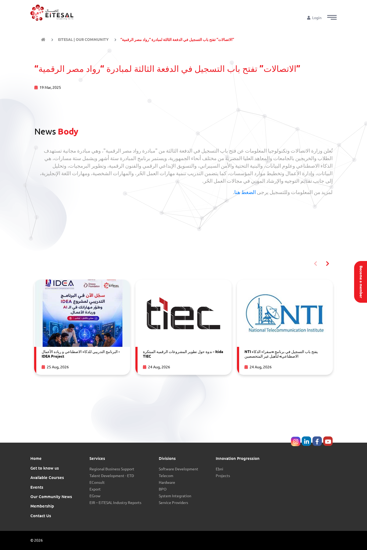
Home (36, 458)
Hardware (167, 482)
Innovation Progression (238, 458)
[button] (332, 17)
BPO (163, 489)
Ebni (219, 469)
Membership (42, 506)
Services (97, 458)
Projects (223, 476)
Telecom (166, 476)
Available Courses (47, 477)
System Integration (175, 496)
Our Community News (51, 496)
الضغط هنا (245, 192)
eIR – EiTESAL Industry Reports (115, 502)
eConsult (97, 482)
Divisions (167, 458)
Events (36, 487)
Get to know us (44, 468)
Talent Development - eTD (111, 476)
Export (95, 489)
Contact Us (40, 515)
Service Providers (173, 502)
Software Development (178, 469)
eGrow (94, 496)
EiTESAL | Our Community (83, 39)
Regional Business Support (111, 469)
